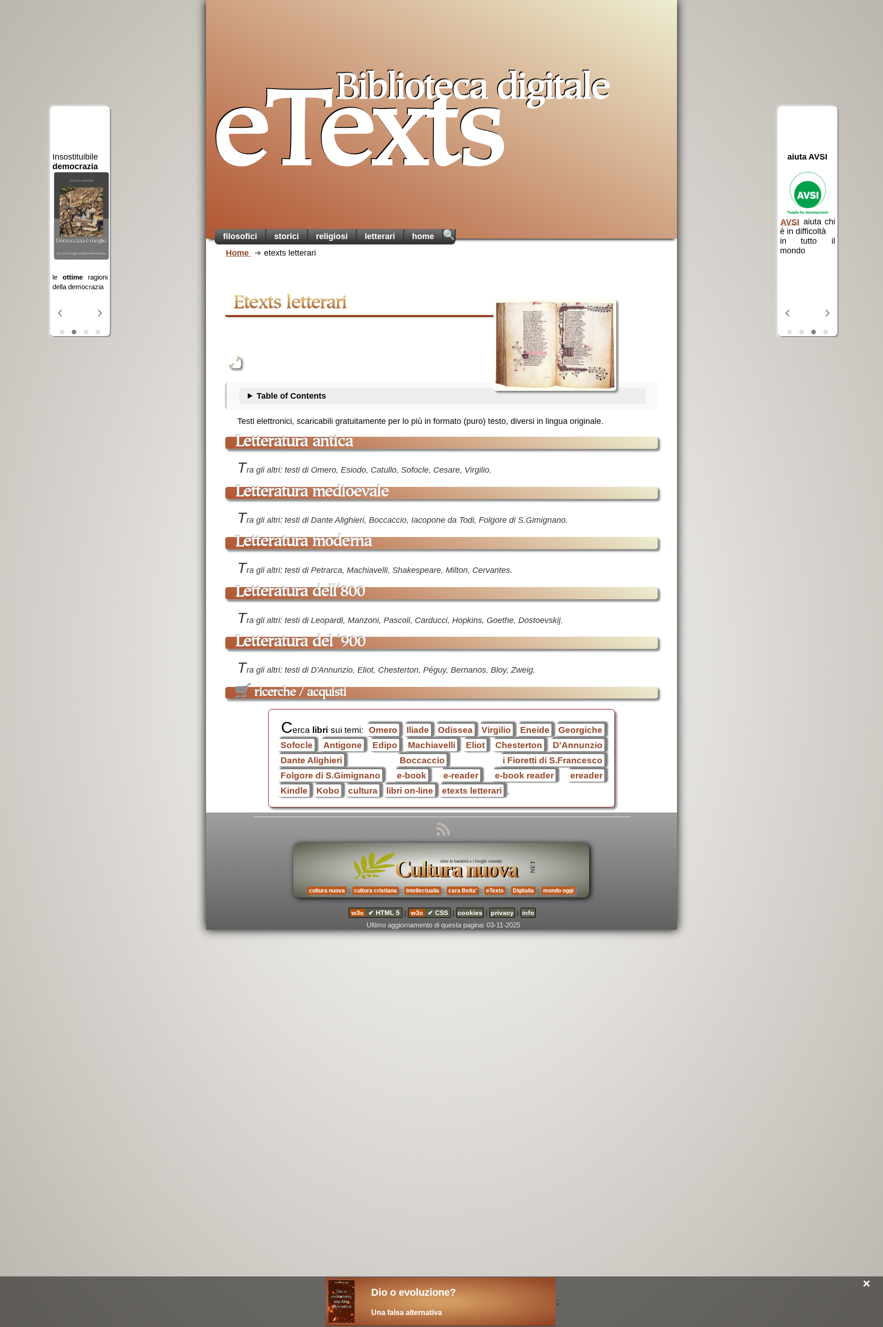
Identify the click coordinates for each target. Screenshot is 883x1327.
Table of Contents (291, 395)
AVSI (789, 221)
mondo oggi (558, 890)
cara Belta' (462, 890)
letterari (380, 236)
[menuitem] (240, 236)
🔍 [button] (449, 234)
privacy (502, 912)
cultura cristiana (375, 890)
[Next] (99, 313)
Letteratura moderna (304, 542)
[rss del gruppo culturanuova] (441, 830)
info (528, 912)
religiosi (332, 236)
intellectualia (422, 890)
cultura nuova (327, 890)
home (423, 236)
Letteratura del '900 (301, 642)
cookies (470, 912)
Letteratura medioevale (312, 492)
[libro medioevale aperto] (554, 345)
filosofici (240, 236)
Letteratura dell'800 (300, 593)
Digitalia (523, 890)
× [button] (866, 1284)
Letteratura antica (294, 442)
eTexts (361, 134)
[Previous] (61, 313)
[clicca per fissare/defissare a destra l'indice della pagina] (235, 362)
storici (286, 236)
